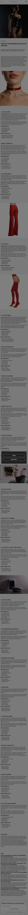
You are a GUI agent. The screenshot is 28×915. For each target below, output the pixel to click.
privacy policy (21, 912)
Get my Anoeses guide (14, 908)
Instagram (2, 908)
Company (3, 901)
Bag (26, 1)
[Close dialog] (26, 901)
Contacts (3, 905)
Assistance (3, 903)
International (14, 459)
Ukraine (14, 455)
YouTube (2, 912)
